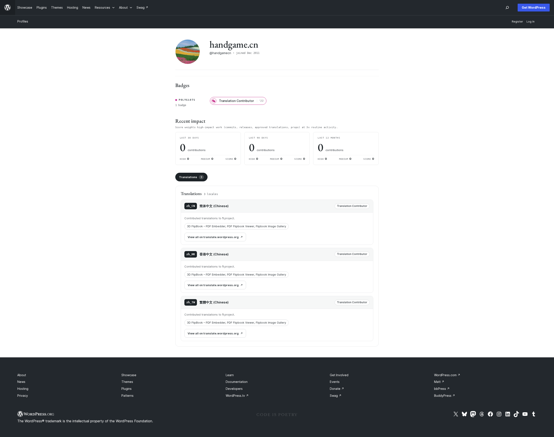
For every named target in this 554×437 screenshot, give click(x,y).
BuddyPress (444, 395)
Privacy (22, 395)
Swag (335, 395)
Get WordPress (534, 7)
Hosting (22, 388)
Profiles (22, 21)
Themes (127, 382)
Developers (234, 388)
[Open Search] (507, 7)
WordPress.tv (237, 395)
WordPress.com (447, 375)
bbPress (442, 388)
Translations (190, 177)
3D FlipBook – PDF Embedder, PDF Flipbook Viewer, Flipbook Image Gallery (236, 226)
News (21, 382)
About (21, 375)
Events (335, 382)
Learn (230, 375)
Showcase (128, 375)
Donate (337, 388)
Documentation (237, 382)
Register (517, 21)
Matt (439, 382)
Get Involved (339, 375)
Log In (531, 21)
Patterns (127, 395)
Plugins (126, 388)
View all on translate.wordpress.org (213, 237)
